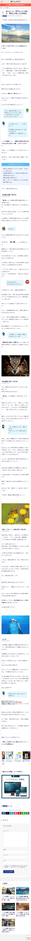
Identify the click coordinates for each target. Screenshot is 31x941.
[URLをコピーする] (27, 813)
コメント (6, 830)
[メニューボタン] (1, 1)
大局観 (11, 806)
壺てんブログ (15, 2)
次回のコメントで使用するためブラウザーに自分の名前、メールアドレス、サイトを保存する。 (16, 866)
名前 (5, 849)
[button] (3, 813)
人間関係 (4, 15)
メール (5, 855)
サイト (4, 860)
